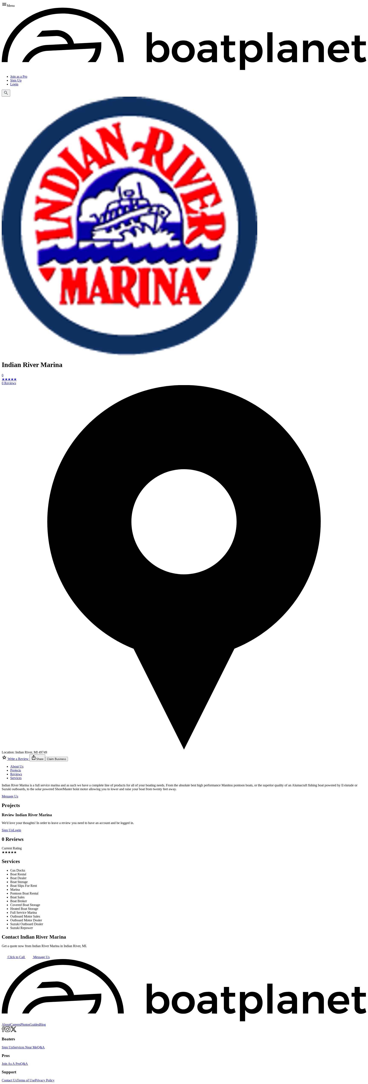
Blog (42, 1024)
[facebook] (3, 1031)
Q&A (41, 1047)
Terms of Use (26, 1080)
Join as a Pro (18, 76)
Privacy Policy (45, 1080)
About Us (16, 766)
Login (14, 84)
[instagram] (7, 1031)
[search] (6, 93)
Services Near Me (25, 1047)
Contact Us (9, 1080)
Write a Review (18, 759)
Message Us (10, 796)
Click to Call (16, 957)
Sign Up (16, 80)
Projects (15, 770)
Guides (34, 1024)
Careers (15, 1024)
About (6, 1024)
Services (16, 778)
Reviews (16, 774)
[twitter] (13, 1031)
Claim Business (56, 759)
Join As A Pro (11, 1063)
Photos (25, 1024)
